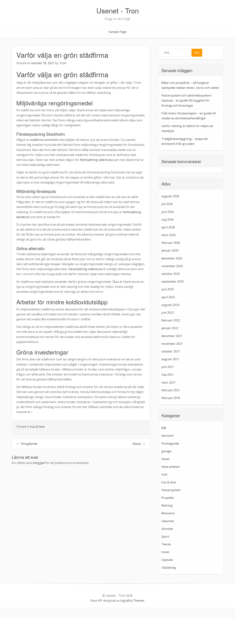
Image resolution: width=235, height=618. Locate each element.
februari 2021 (170, 390)
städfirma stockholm (44, 140)
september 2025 (172, 281)
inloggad (38, 463)
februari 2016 (170, 398)
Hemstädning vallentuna (85, 269)
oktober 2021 (170, 351)
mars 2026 (168, 235)
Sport (165, 537)
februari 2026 (170, 243)
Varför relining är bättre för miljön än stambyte (187, 128)
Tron (62, 63)
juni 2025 (167, 289)
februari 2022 (170, 320)
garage (166, 451)
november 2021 (172, 344)
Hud (164, 474)
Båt (163, 428)
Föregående (29, 444)
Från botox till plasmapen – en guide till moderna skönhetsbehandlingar (188, 115)
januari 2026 (169, 250)
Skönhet (167, 529)
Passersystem (170, 490)
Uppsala (167, 560)
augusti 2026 (170, 196)
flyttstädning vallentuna (96, 160)
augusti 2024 (170, 305)
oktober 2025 (170, 274)
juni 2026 (167, 212)
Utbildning (168, 568)
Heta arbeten (170, 467)
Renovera (168, 513)
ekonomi (167, 436)
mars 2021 (168, 382)
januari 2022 (169, 328)
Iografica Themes (132, 601)
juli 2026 (167, 204)
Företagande (170, 443)
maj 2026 (167, 220)
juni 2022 (167, 313)
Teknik (166, 544)
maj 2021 (167, 375)
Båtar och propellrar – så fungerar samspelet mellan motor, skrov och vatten (190, 85)
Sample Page (117, 32)
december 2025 (171, 258)
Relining (167, 505)
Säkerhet (167, 521)
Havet (165, 459)
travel (165, 552)
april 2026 (168, 227)
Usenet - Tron (117, 10)
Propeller (167, 498)
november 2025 (172, 266)
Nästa (137, 444)
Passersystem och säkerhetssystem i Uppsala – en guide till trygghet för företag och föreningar (186, 100)
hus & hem (37, 427)
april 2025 (168, 297)
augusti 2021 (170, 359)
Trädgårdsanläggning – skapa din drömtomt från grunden (184, 141)
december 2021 (171, 336)
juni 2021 (167, 367)
